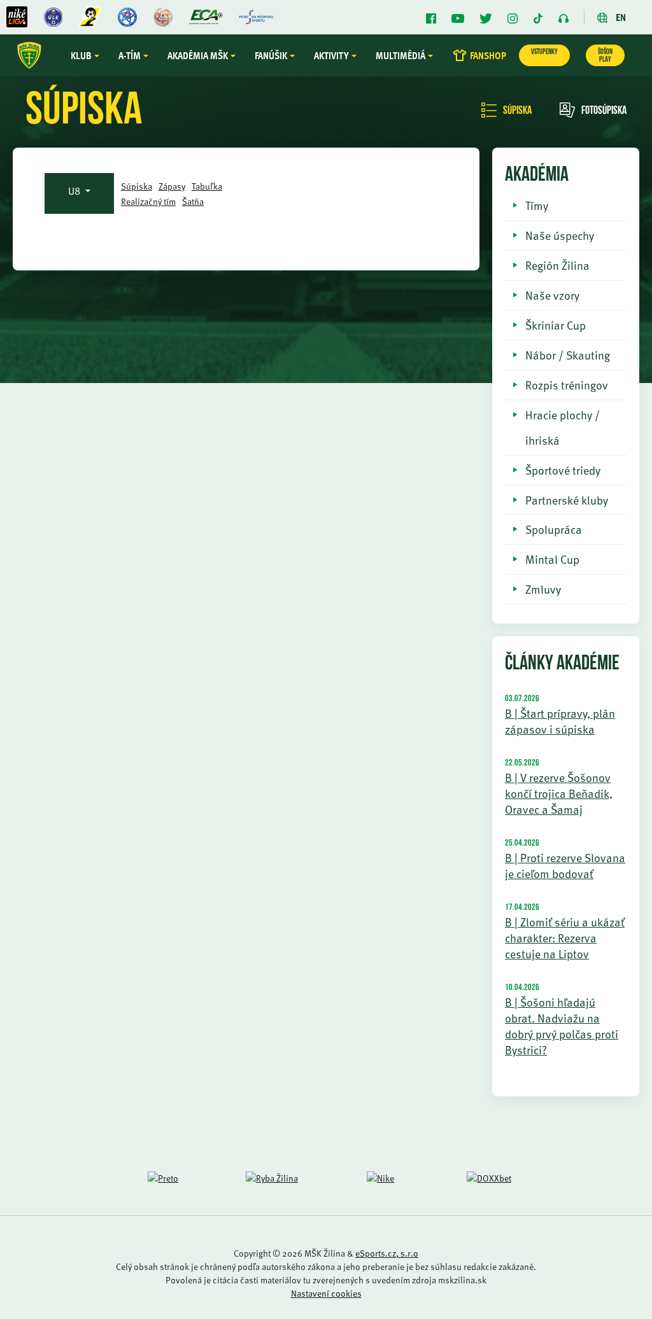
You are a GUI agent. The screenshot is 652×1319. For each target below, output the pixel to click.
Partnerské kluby (566, 499)
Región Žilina (557, 265)
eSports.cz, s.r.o (386, 1253)
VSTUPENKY (544, 52)
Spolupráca (553, 529)
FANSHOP (488, 55)
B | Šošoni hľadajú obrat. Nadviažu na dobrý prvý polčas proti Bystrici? (561, 1025)
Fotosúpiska (604, 111)
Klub (81, 55)
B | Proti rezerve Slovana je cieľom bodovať (565, 865)
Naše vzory (552, 295)
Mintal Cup (552, 559)
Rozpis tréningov (566, 384)
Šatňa (193, 201)
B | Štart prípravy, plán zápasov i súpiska (560, 720)
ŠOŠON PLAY (605, 56)
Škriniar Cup (555, 324)
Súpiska (517, 111)
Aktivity (331, 55)
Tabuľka (207, 186)
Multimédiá (400, 55)
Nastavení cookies (326, 1293)
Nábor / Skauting (567, 354)
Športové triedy (562, 469)
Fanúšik (271, 55)
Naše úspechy (559, 235)
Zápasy (172, 186)
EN (620, 17)
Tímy (536, 205)
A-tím (129, 55)
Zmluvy (543, 588)
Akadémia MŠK (197, 55)
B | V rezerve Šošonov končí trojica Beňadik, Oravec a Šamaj (559, 793)
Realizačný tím (148, 201)
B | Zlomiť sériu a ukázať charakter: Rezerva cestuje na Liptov (565, 937)
